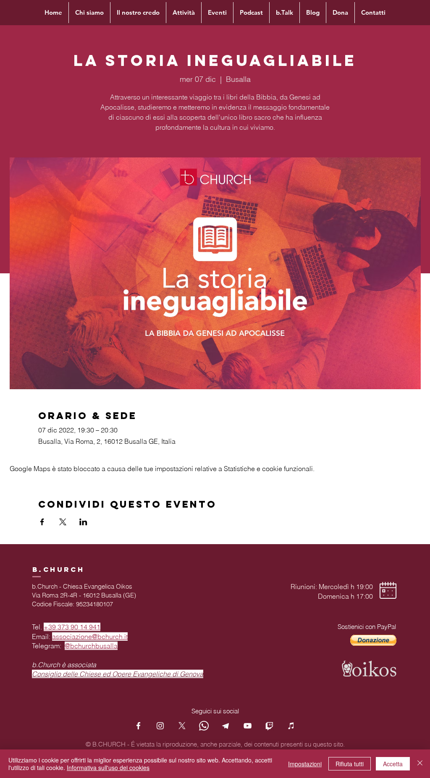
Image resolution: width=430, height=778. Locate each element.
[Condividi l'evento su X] (63, 522)
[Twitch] (269, 726)
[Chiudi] (420, 763)
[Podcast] (291, 726)
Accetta (393, 764)
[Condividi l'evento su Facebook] (42, 522)
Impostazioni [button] (305, 764)
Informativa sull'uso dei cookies (108, 767)
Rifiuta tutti (350, 764)
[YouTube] (247, 726)
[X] (182, 726)
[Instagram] (160, 726)
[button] (373, 640)
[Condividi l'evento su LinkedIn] (83, 522)
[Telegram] (226, 726)
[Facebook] (138, 726)
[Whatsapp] (204, 726)
